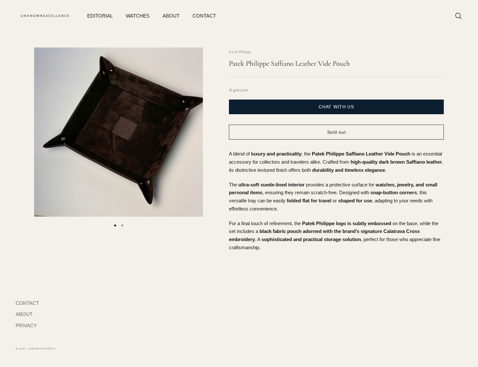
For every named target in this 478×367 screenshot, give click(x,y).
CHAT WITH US (336, 106)
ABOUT (171, 16)
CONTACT (204, 16)
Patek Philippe (240, 51)
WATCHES (138, 16)
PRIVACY (26, 325)
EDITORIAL (100, 16)
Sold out (336, 132)
